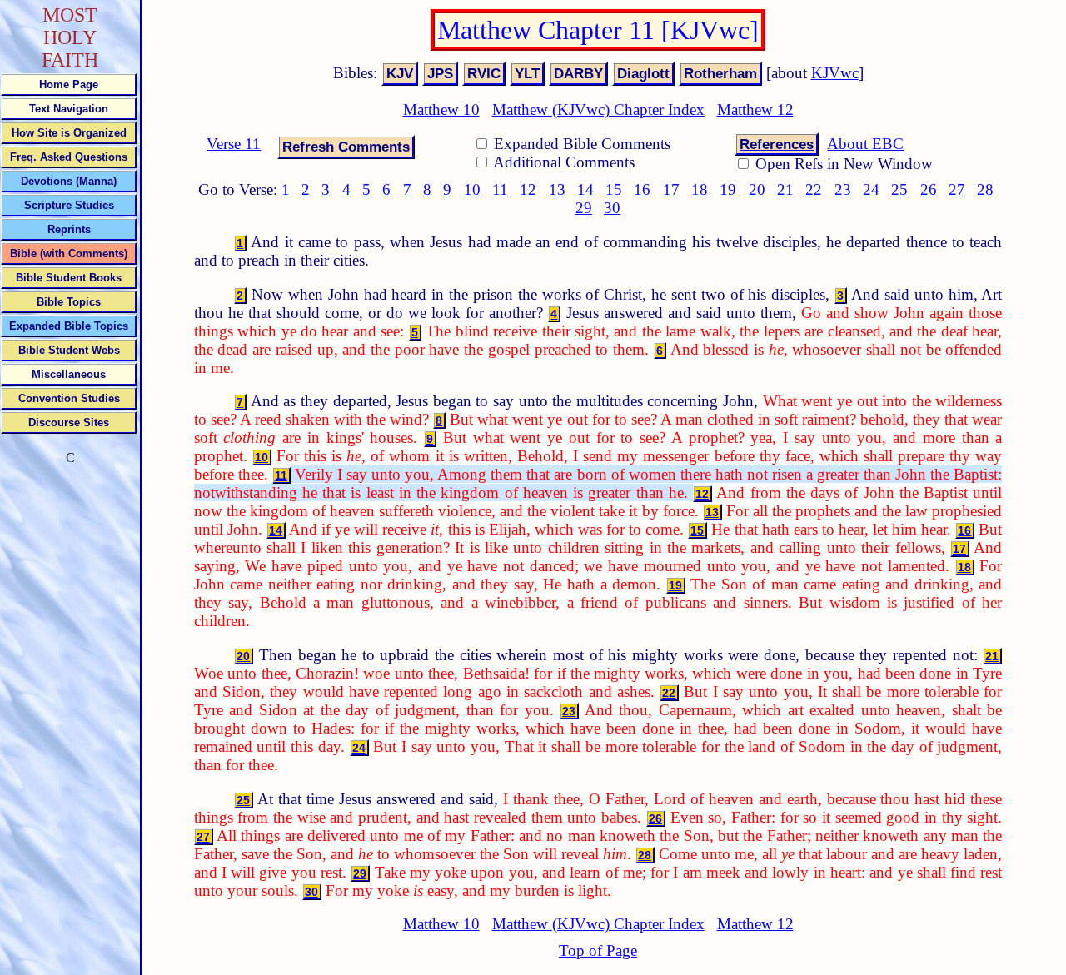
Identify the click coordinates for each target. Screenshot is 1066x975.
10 (472, 189)
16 (642, 189)
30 (612, 207)
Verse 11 (234, 143)
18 (699, 189)
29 (583, 207)
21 (785, 189)
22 (813, 189)
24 (871, 189)
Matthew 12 (755, 109)
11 (500, 189)
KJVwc (835, 73)
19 (728, 189)
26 (928, 189)
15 (613, 189)
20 (757, 189)
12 (528, 189)
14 (585, 189)
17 (671, 189)
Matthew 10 (441, 109)
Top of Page (598, 950)
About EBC (865, 143)
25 (899, 189)
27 (957, 189)
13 (557, 189)
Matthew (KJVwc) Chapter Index (598, 109)
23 (842, 189)
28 (985, 189)
